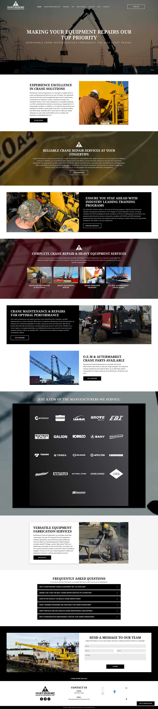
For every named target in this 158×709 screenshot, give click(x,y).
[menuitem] (39, 7)
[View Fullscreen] (103, 693)
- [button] (103, 690)
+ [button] (103, 688)
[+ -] (114, 693)
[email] (48, 699)
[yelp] (41, 699)
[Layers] (126, 688)
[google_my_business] (45, 699)
